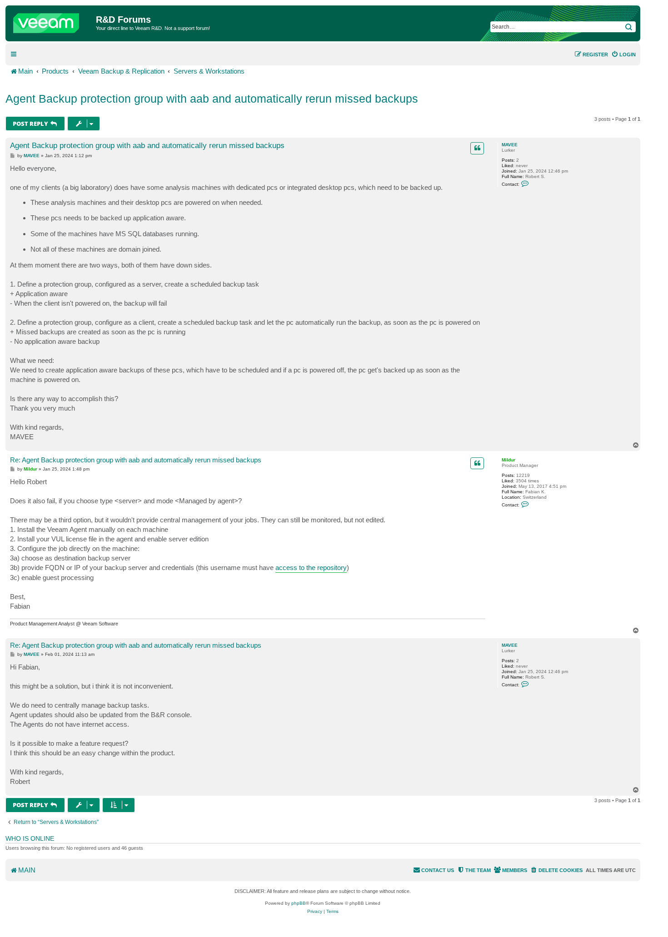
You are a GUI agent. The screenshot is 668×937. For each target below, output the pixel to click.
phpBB (298, 903)
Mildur (508, 459)
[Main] (52, 21)
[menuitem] (623, 54)
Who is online (29, 838)
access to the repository (311, 567)
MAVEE (510, 144)
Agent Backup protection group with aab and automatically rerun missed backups (211, 98)
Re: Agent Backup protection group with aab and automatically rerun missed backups (135, 460)
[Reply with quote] (477, 148)
